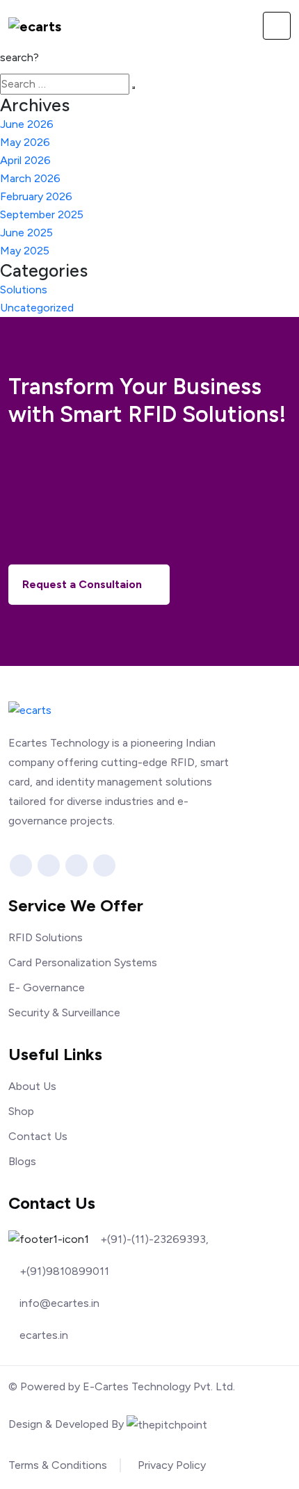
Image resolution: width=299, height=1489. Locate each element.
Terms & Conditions (57, 1465)
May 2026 (25, 142)
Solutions (23, 289)
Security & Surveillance (64, 1012)
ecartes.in (43, 1335)
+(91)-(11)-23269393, (154, 1239)
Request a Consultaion (83, 584)
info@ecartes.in (59, 1303)
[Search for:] (64, 84)
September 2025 (41, 214)
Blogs (22, 1161)
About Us (32, 1086)
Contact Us (37, 1136)
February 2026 (36, 196)
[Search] (133, 87)
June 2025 (26, 232)
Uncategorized (37, 307)
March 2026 (30, 178)
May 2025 (24, 250)
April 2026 (25, 160)
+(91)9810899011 (64, 1271)
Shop (21, 1111)
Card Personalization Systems (82, 962)
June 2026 (27, 124)
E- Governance (46, 987)
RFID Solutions (45, 937)
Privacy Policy (172, 1465)
